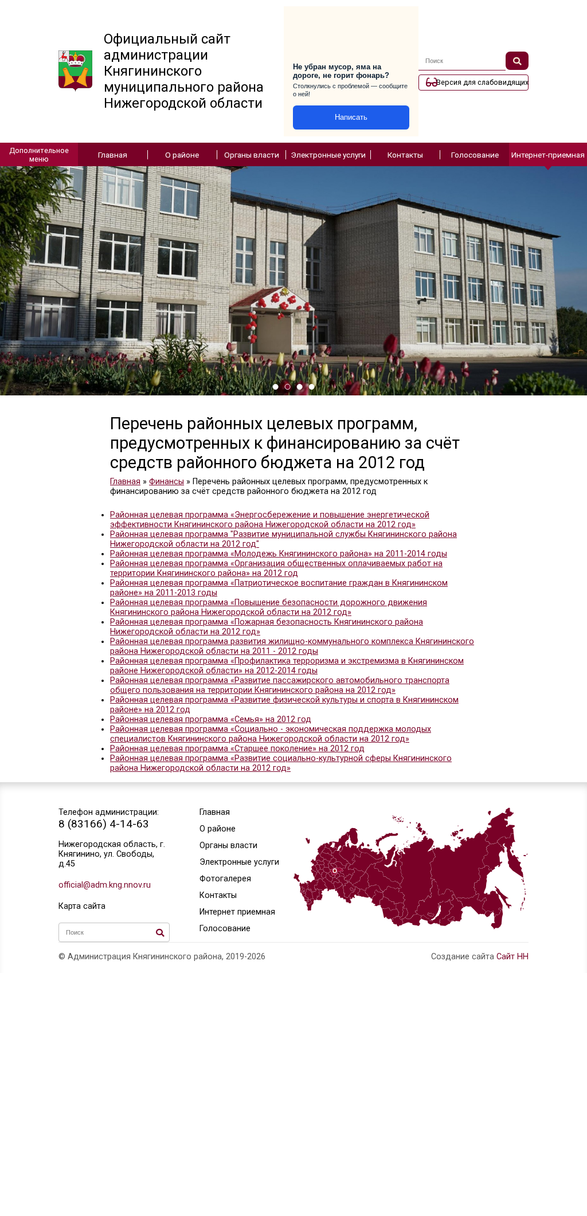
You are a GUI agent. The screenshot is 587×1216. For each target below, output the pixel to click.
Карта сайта (81, 906)
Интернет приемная (237, 912)
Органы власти (251, 154)
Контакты (405, 154)
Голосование (475, 154)
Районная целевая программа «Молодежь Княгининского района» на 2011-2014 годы (278, 554)
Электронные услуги (328, 154)
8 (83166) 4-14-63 (103, 823)
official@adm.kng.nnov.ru (104, 885)
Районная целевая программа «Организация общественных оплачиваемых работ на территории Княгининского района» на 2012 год (276, 568)
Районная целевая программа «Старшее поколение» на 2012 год (237, 749)
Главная (112, 154)
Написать (351, 117)
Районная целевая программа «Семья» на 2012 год (210, 719)
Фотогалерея (225, 879)
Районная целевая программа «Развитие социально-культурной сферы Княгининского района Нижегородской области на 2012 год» (281, 763)
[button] (275, 387)
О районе (182, 154)
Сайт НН (512, 957)
